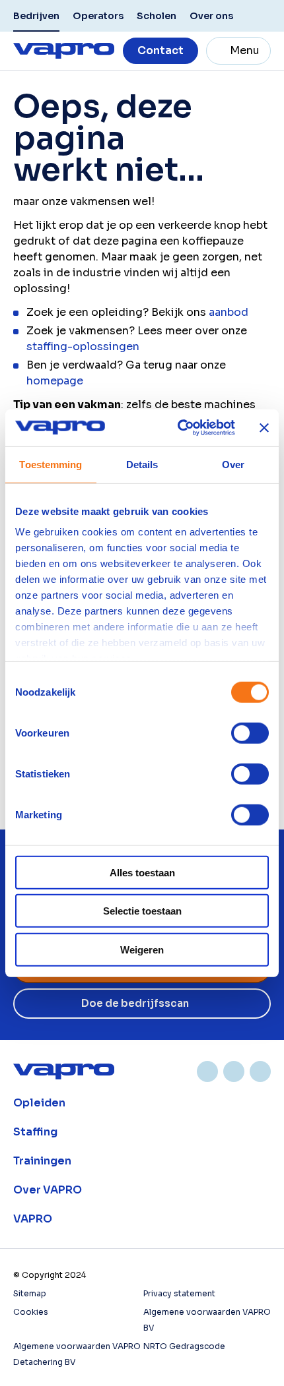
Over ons (211, 16)
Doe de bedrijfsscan (135, 1003)
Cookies (30, 1312)
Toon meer (142, 1103)
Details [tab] (142, 463)
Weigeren (142, 949)
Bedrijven (36, 16)
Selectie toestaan (142, 911)
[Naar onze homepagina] (63, 51)
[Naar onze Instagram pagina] (233, 1071)
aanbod (228, 312)
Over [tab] (233, 463)
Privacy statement (179, 1293)
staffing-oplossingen (82, 346)
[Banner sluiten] (264, 428)
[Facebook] (260, 1071)
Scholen (156, 16)
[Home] (63, 1071)
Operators (98, 16)
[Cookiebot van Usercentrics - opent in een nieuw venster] (178, 428)
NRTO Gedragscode (184, 1346)
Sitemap (29, 1293)
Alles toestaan (142, 872)
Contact (160, 50)
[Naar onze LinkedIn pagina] (207, 1071)
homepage (54, 381)
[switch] (250, 732)
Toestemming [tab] (50, 463)
